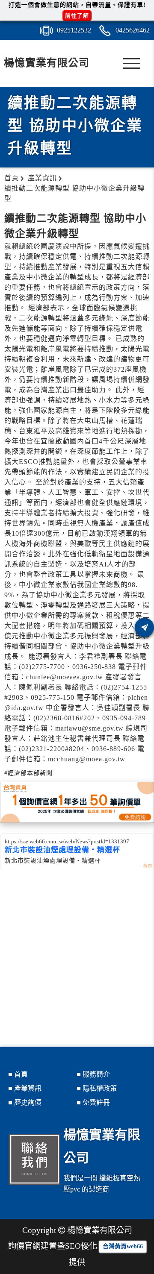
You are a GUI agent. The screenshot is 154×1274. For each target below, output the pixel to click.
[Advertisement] (77, 955)
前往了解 (77, 15)
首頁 (21, 1074)
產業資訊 (27, 1088)
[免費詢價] (144, 627)
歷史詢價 (27, 1102)
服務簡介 (96, 1074)
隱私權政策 (100, 1088)
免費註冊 (96, 1102)
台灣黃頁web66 (123, 1246)
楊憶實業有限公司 (46, 62)
